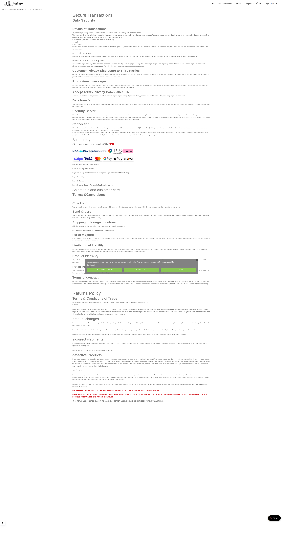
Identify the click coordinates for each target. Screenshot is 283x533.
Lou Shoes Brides (224, 4)
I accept (179, 270)
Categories (248, 4)
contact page (98, 66)
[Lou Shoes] (16, 3)
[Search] (277, 3)
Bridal (238, 4)
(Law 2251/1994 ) (183, 284)
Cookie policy (91, 265)
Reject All (141, 270)
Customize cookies (104, 270)
